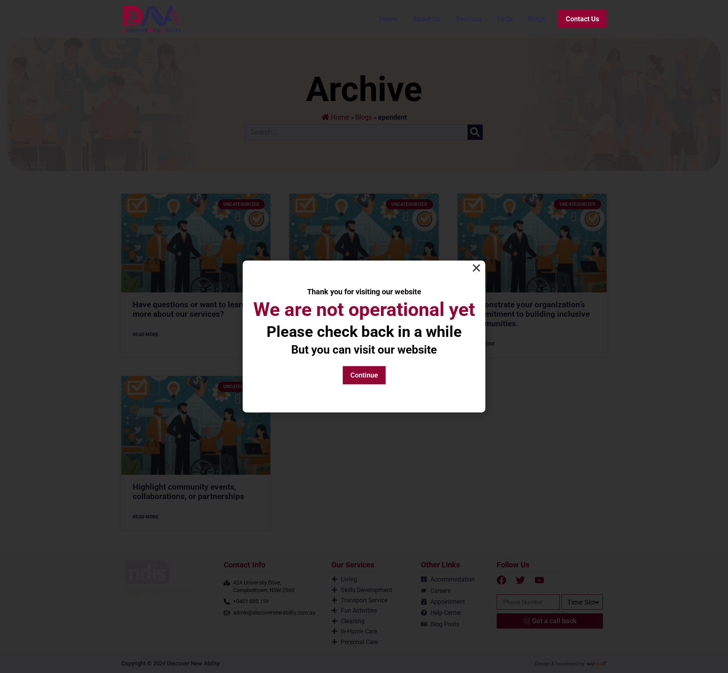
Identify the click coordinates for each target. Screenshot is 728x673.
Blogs (536, 19)
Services (469, 19)
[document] (364, 336)
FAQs (505, 19)
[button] (476, 268)
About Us (427, 19)
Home (388, 19)
